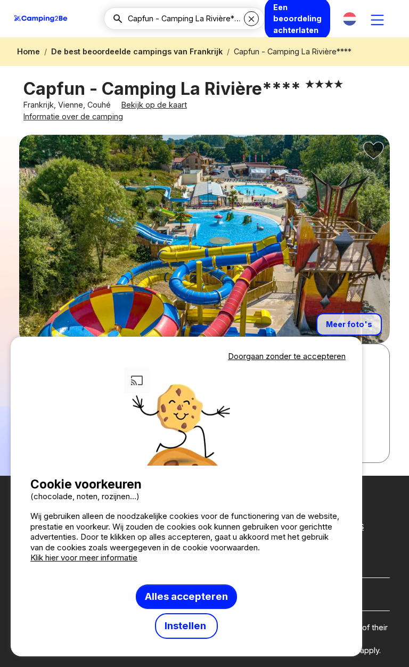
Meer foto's (349, 324)
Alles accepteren (186, 596)
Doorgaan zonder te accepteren (287, 356)
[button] (349, 19)
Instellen (186, 626)
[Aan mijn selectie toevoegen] (374, 151)
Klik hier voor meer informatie (83, 557)
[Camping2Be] (41, 19)
